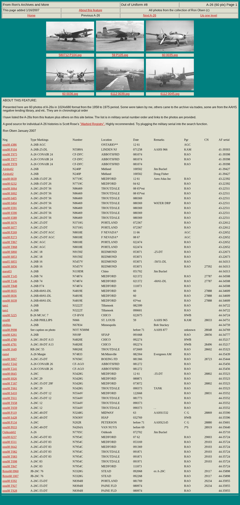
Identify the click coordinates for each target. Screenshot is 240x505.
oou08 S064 (9, 188)
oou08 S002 (9, 193)
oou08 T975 (9, 154)
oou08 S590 (9, 212)
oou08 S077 (9, 227)
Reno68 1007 (10, 476)
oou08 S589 (9, 217)
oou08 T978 (9, 164)
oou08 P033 (9, 427)
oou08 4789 (9, 339)
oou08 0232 (9, 183)
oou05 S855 (9, 261)
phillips (6, 325)
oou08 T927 (9, 485)
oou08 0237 (9, 437)
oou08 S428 (9, 417)
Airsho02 (8, 169)
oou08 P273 (9, 237)
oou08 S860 (9, 251)
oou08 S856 (9, 266)
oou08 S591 (9, 208)
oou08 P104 (9, 149)
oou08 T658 (9, 403)
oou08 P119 (9, 412)
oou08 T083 (9, 456)
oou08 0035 (9, 290)
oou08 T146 (9, 281)
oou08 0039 (9, 178)
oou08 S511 (9, 442)
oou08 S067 (9, 359)
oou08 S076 (9, 222)
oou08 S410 (9, 393)
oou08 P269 (9, 232)
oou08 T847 (9, 466)
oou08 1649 (9, 349)
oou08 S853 (9, 256)
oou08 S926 (9, 378)
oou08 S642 (9, 446)
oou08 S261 (9, 334)
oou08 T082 (9, 451)
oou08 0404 (9, 203)
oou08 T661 (9, 388)
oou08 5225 (9, 315)
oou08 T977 (9, 159)
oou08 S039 (9, 300)
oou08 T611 (9, 398)
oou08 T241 (9, 368)
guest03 (7, 271)
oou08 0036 (9, 295)
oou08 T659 (9, 407)
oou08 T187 (9, 383)
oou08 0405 (9, 198)
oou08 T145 (9, 276)
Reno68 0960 (10, 471)
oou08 (6, 320)
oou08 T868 (9, 247)
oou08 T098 (9, 461)
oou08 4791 (9, 344)
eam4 (5, 354)
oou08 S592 (9, 481)
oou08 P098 (9, 329)
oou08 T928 (9, 490)
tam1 (5, 305)
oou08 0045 (9, 373)
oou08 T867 (9, 242)
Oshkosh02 (9, 432)
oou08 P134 (9, 422)
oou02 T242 (9, 364)
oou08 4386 (9, 144)
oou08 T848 (9, 286)
